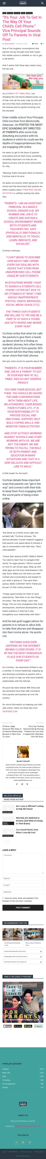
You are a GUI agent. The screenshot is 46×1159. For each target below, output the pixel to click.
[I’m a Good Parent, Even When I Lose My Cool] (8, 832)
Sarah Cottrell (9, 44)
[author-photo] (23, 758)
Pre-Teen (17, 13)
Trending (29, 13)
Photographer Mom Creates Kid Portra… (16, 956)
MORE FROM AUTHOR (13, 799)
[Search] (42, 3)
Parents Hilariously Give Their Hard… (15, 951)
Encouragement (8, 836)
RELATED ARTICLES (12, 796)
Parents (10, 13)
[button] (4, 3)
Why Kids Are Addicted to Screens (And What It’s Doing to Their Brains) (29, 821)
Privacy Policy (39, 1152)
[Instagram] (23, 784)
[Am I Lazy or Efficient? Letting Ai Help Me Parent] (8, 809)
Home (4, 9)
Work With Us (13, 1152)
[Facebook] (18, 784)
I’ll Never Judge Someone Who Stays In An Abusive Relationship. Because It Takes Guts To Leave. (12, 731)
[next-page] (7, 841)
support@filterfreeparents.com (28, 1126)
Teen (23, 13)
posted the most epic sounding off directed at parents (22, 128)
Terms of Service (26, 1152)
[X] (28, 784)
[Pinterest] (29, 1142)
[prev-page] (4, 841)
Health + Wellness (5, 823)
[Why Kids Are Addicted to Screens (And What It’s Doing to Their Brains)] (8, 821)
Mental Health (7, 812)
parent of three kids (18, 93)
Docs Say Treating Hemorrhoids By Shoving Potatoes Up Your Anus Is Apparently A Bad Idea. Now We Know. (33, 731)
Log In (5, 1152)
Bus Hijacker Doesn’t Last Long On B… (15, 962)
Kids (10, 9)
